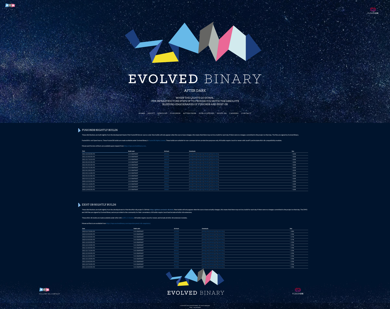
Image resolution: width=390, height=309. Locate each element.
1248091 (176, 248)
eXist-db (222, 113)
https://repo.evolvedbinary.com (135, 146)
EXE (202, 154)
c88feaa (166, 184)
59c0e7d (176, 239)
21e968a (176, 267)
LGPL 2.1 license (128, 218)
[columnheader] (105, 151)
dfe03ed (176, 250)
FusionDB (175, 113)
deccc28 (176, 264)
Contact (246, 113)
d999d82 (166, 165)
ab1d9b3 (166, 156)
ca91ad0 (176, 242)
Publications (206, 113)
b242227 (166, 181)
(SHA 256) (215, 154)
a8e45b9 (166, 187)
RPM (194, 154)
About (151, 113)
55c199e (166, 170)
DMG (198, 154)
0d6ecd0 (166, 162)
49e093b (166, 167)
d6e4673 (166, 176)
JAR (207, 231)
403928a (166, 173)
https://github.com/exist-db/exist (161, 209)
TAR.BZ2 (206, 154)
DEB (191, 154)
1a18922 (176, 234)
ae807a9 (166, 159)
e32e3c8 (176, 259)
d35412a (166, 154)
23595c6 (166, 178)
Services (162, 113)
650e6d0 (176, 253)
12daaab (176, 237)
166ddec (166, 189)
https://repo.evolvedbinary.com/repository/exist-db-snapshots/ (128, 223)
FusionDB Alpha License (157, 140)
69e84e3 (176, 245)
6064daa (176, 261)
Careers (234, 113)
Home (142, 113)
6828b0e (176, 256)
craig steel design (197, 307)
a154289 (176, 231)
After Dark (189, 113)
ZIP (211, 154)
